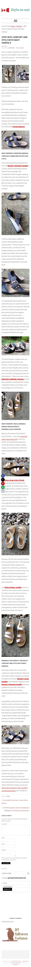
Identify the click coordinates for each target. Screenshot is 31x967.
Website (4, 850)
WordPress (15, 964)
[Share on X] (3, 480)
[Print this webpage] (3, 491)
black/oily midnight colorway (13, 379)
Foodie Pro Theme (16, 961)
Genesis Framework (16, 962)
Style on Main (16, 8)
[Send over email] (3, 487)
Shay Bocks (25, 961)
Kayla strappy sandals (13, 587)
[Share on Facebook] (3, 476)
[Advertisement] (14, 904)
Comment (4, 824)
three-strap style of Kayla (14, 480)
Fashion (8, 796)
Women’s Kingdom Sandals (18, 166)
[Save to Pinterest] (3, 483)
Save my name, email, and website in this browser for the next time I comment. (14, 859)
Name (3, 837)
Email (3, 844)
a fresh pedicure (18, 126)
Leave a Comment (20, 47)
